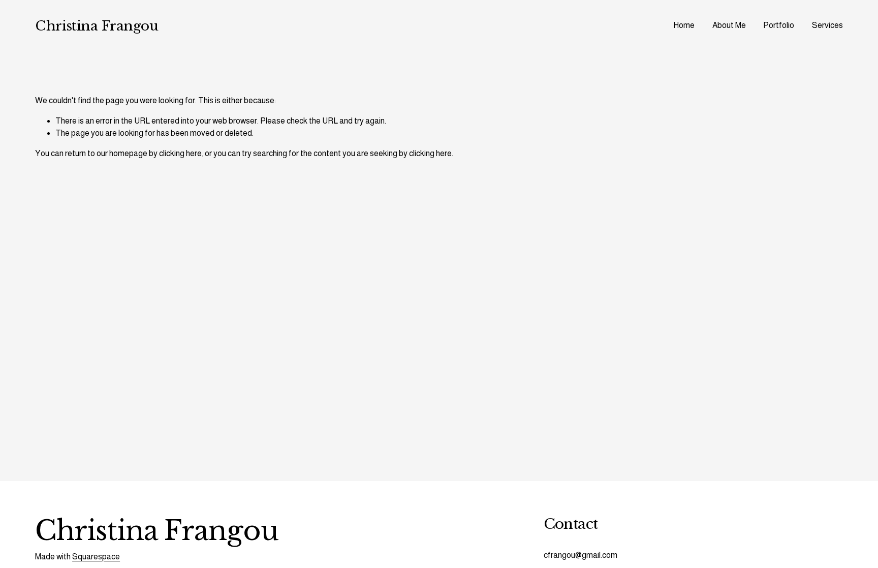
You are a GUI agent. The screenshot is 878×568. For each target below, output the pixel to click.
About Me (729, 25)
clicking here (180, 153)
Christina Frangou (96, 25)
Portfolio (778, 25)
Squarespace (96, 556)
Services (827, 25)
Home (684, 25)
